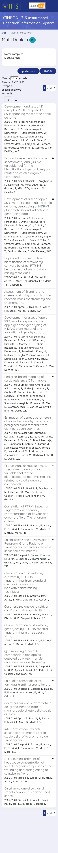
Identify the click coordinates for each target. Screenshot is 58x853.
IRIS (4, 32)
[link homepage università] (37, 6)
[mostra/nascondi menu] (54, 6)
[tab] (8, 99)
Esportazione (27, 71)
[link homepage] (11, 6)
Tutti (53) (46, 71)
